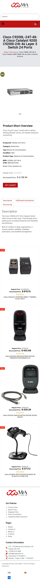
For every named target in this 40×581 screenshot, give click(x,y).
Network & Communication (16, 150)
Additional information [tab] (25, 200)
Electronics (14, 52)
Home (6, 52)
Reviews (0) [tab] (7, 205)
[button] (3, 24)
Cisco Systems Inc (15, 166)
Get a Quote (10, 185)
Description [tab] (7, 200)
